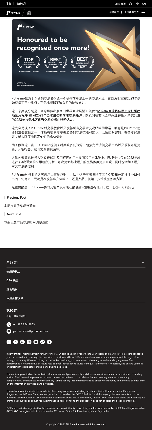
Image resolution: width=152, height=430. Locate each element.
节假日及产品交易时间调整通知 (26, 222)
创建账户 (114, 12)
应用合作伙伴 (15, 298)
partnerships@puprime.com (30, 331)
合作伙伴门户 (131, 12)
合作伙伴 (21, 4)
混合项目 (12, 289)
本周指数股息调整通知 (20, 206)
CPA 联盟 (12, 280)
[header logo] (18, 12)
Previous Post (16, 197)
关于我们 (12, 262)
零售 (8, 4)
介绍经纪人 (13, 271)
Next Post (14, 214)
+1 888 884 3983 (24, 324)
